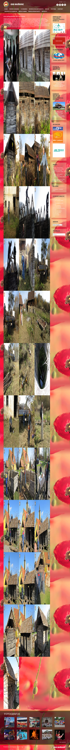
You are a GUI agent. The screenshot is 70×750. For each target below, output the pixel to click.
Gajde (54, 216)
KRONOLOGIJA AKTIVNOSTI (36, 9)
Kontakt (60, 9)
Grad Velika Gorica (56, 199)
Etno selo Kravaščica (57, 212)
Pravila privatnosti (34, 11)
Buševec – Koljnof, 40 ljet (58, 167)
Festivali (53, 9)
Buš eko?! (44, 11)
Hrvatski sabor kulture (57, 210)
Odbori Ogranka (14, 9)
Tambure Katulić (56, 214)
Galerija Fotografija (10, 11)
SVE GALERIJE (62, 742)
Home (6, 9)
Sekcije (47, 9)
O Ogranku (24, 9)
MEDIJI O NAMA (23, 11)
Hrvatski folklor (56, 213)
